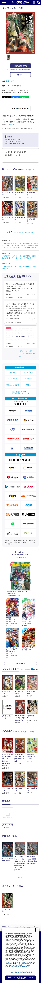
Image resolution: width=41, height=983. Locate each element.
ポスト (7, 97)
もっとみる (19, 663)
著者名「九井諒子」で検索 (26, 732)
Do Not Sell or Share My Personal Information (19, 962)
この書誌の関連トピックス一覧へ (24, 232)
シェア (16, 97)
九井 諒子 (10, 81)
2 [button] (22, 877)
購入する (20, 75)
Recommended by (25, 669)
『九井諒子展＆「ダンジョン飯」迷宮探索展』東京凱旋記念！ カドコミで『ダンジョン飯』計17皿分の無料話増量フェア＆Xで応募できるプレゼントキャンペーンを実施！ (20, 245)
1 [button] (19, 877)
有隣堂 (28, 385)
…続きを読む (12, 124)
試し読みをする (21, 66)
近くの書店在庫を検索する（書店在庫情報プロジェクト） (20, 392)
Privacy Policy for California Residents (20, 972)
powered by (22, 353)
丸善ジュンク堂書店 (12, 385)
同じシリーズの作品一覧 (26, 170)
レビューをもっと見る (25, 351)
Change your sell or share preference (17, 966)
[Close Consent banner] (37, 930)
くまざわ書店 (12, 378)
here (25, 944)
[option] (8, 818)
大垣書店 (12, 372)
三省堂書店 (28, 378)
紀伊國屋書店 (28, 372)
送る (25, 97)
